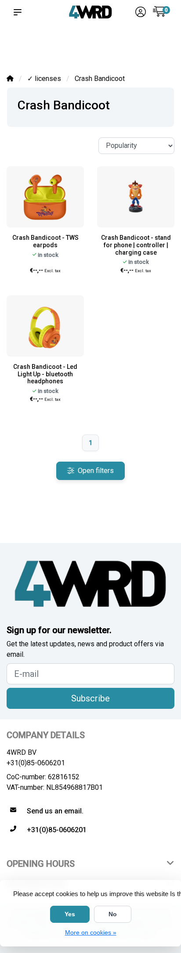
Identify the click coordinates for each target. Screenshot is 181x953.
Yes (70, 914)
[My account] (140, 13)
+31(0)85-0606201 (36, 763)
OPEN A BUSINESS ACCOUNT (154, 44)
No (113, 914)
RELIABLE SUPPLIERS (70, 48)
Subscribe (90, 698)
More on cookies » (90, 932)
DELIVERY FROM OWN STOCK (110, 44)
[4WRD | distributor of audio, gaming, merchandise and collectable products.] (90, 12)
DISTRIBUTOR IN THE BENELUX (30, 48)
